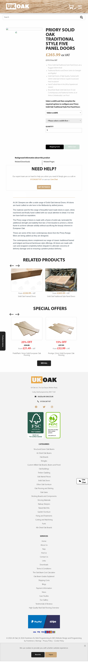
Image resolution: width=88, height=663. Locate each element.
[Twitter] (44, 407)
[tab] (19, 195)
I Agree (51, 654)
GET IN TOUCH (44, 187)
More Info (38, 654)
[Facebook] (36, 407)
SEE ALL (44, 363)
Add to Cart (72, 147)
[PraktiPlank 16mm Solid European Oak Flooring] (26, 328)
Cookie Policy (59, 641)
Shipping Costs (55, 147)
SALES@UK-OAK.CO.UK (44, 397)
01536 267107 (45, 401)
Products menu (3, 341)
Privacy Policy (48, 641)
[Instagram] (52, 407)
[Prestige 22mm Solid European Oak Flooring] (61, 328)
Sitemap (38, 641)
